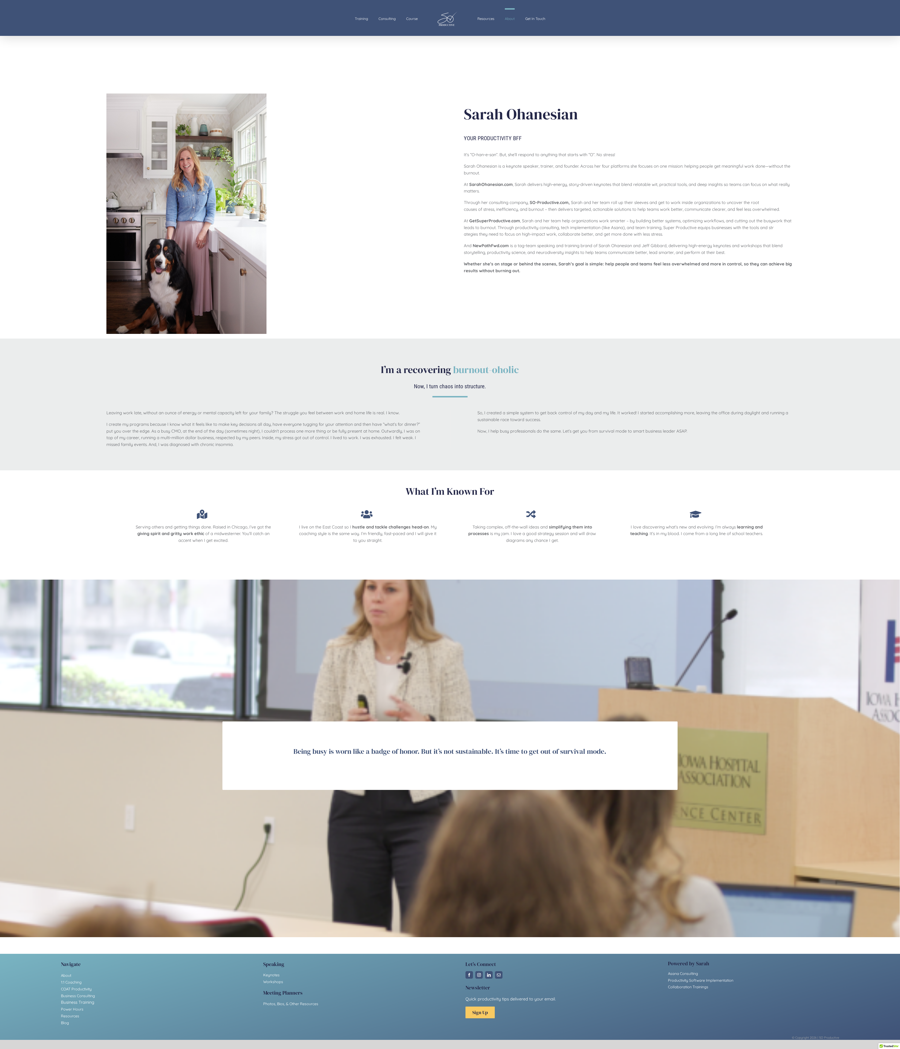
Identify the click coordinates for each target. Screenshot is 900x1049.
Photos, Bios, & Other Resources (290, 1003)
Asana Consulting (683, 973)
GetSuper (479, 220)
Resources (70, 1016)
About (66, 975)
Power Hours (72, 1009)
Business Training (77, 1002)
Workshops (273, 981)
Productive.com (504, 220)
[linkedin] (489, 975)
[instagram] (479, 975)
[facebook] (469, 975)
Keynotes (271, 975)
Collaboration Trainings (688, 987)
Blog (65, 1022)
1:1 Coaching (71, 982)
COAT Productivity (76, 989)
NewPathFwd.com (491, 245)
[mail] (498, 975)
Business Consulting (78, 995)
